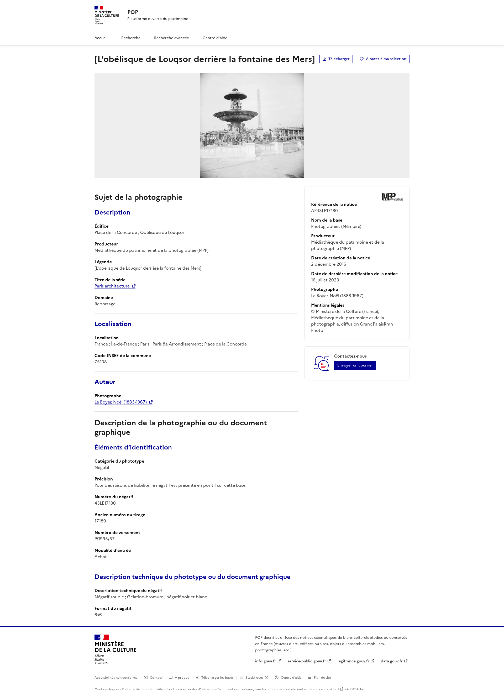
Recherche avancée (171, 38)
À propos (182, 677)
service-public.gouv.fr (307, 661)
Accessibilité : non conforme (116, 677)
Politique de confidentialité (142, 689)
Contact (156, 677)
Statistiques (254, 677)
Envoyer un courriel (354, 365)
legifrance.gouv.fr (353, 661)
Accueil (101, 38)
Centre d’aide (291, 677)
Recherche (130, 38)
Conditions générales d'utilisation (190, 689)
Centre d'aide (215, 38)
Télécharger (339, 59)
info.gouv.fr (265, 661)
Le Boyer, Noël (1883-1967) (120, 402)
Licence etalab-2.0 (325, 689)
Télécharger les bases (217, 677)
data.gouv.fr (392, 661)
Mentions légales (106, 689)
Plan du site (322, 677)
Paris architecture (112, 286)
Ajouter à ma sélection (386, 59)
